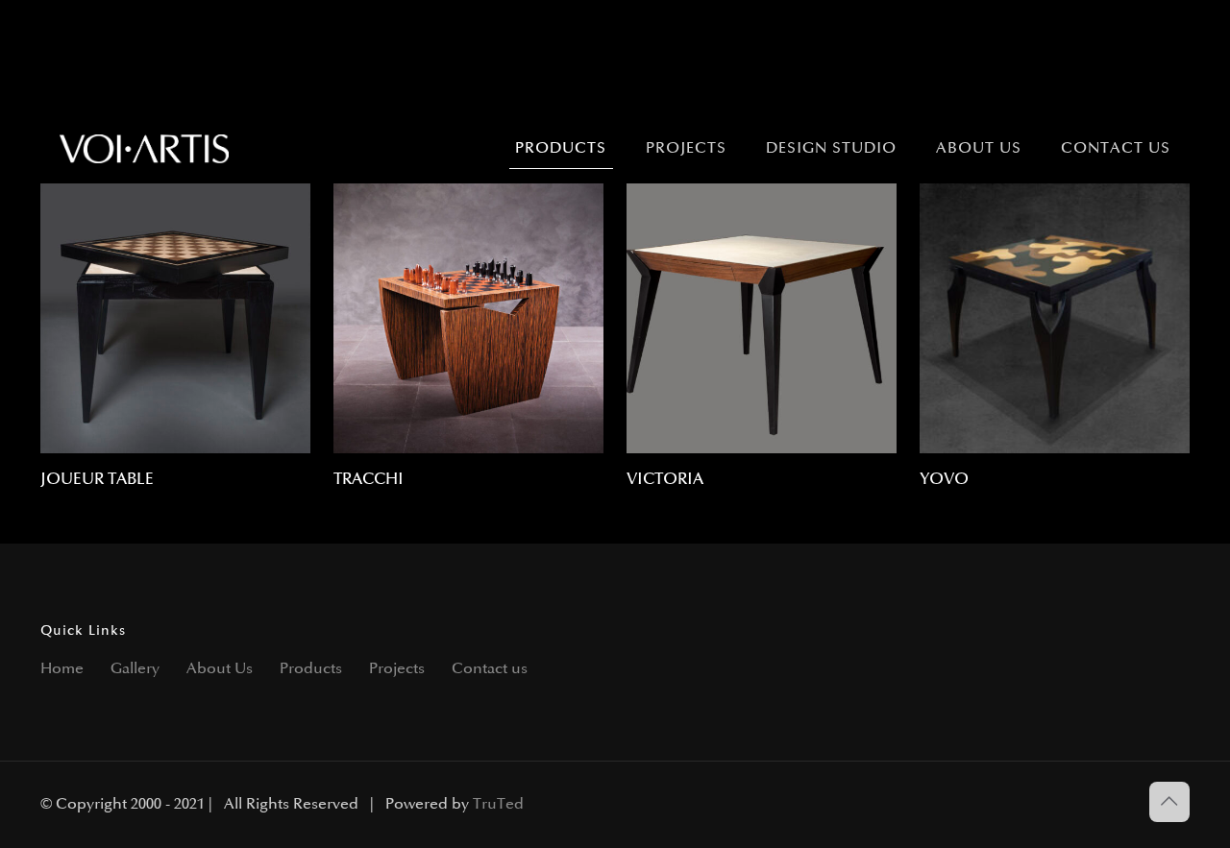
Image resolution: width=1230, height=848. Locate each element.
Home (62, 669)
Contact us (490, 669)
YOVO (944, 479)
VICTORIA (665, 479)
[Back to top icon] (1169, 802)
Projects (397, 669)
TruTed (498, 804)
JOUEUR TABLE (97, 479)
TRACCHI (368, 479)
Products (311, 669)
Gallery (135, 669)
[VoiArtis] (145, 148)
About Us (219, 669)
